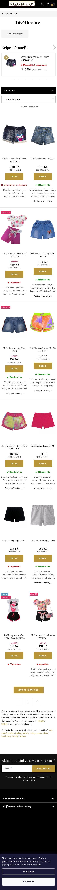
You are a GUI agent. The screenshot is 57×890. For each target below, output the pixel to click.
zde (39, 864)
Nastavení (28, 871)
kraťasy (11, 733)
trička (45, 733)
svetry (39, 733)
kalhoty (26, 733)
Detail (14, 176)
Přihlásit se (44, 768)
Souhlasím (28, 881)
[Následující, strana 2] (28, 701)
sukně (4, 733)
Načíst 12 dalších (28, 690)
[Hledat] (42, 4)
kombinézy (6, 736)
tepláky (18, 733)
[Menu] (4, 4)
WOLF (4, 724)
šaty (50, 730)
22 (37, 701)
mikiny (33, 733)
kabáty (23, 736)
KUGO (41, 720)
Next (54, 47)
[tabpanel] (28, 64)
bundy (15, 736)
